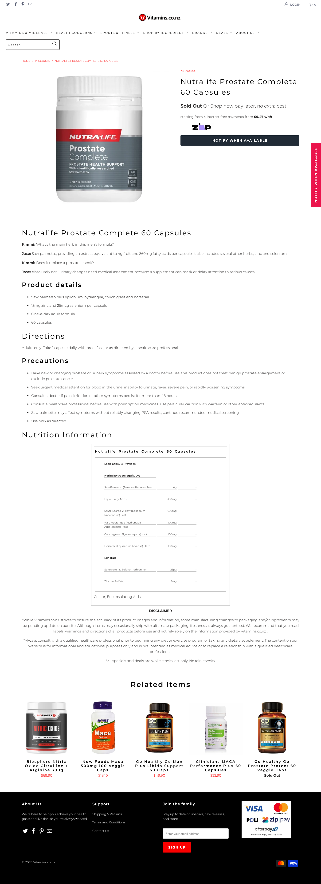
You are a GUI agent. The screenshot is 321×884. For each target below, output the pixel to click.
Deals (222, 33)
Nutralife (188, 71)
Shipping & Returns (107, 814)
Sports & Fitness (118, 33)
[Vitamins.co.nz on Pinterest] (23, 4)
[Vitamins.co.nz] (160, 17)
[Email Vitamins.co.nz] (30, 4)
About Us (246, 33)
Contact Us (100, 831)
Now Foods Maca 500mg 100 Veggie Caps (103, 728)
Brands (200, 33)
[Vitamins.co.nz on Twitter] (8, 4)
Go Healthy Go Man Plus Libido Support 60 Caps (159, 728)
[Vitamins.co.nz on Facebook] (15, 4)
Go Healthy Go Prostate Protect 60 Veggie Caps (272, 728)
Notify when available (239, 140)
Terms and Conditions (108, 822)
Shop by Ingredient (163, 33)
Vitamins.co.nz (44, 862)
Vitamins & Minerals (27, 33)
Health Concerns (75, 33)
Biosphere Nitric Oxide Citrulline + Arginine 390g (47, 728)
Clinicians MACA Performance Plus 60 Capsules (216, 728)
